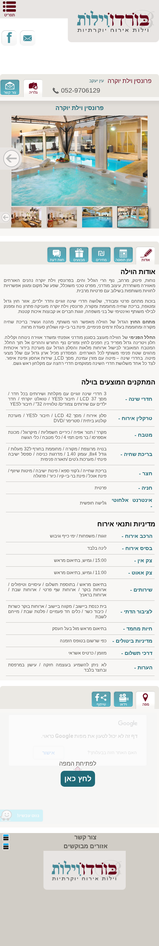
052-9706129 (80, 90)
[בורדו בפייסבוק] (9, 38)
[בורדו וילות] (79, 873)
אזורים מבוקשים (86, 846)
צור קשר (85, 837)
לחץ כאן (77, 779)
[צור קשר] (27, 38)
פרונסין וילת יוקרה (130, 81)
